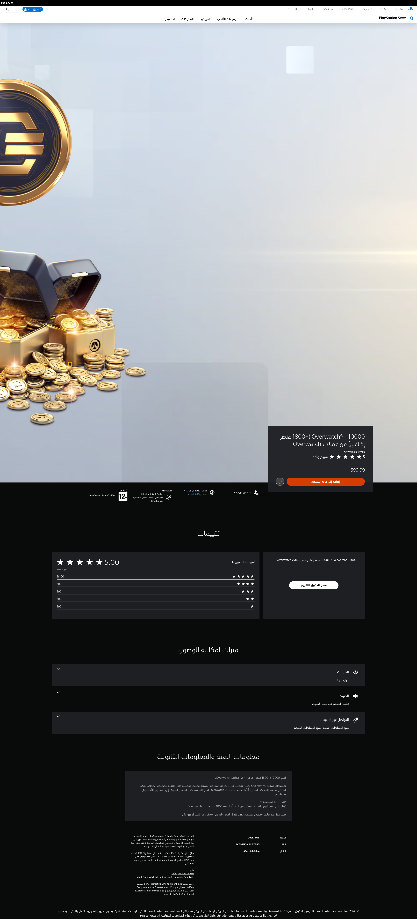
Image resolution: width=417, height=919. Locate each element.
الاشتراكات (187, 19)
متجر (400, 8)
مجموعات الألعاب (227, 19)
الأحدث (249, 19)
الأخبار (310, 8)
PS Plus (349, 8)
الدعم (294, 8)
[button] (197, 494)
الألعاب (368, 8)
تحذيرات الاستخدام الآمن (183, 873)
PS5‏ (384, 8)
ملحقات (328, 8)
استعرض (170, 19)
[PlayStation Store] (396, 17)
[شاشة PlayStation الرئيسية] (410, 9)
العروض (205, 19)
